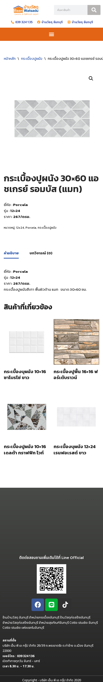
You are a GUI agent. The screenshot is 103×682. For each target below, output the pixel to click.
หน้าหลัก (10, 58)
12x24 (20, 227)
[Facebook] (38, 605)
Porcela (31, 227)
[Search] (94, 10)
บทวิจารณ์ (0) (41, 253)
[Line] (51, 605)
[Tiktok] (65, 605)
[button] (52, 34)
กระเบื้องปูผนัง (31, 58)
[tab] (11, 253)
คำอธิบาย (11, 253)
